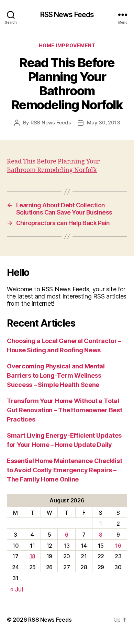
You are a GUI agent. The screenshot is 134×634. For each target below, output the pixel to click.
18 (32, 556)
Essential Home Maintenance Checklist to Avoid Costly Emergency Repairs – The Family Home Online (64, 470)
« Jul (16, 589)
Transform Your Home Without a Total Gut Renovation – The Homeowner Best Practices (64, 410)
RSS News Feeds (67, 14)
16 (118, 545)
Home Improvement (67, 45)
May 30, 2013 (103, 122)
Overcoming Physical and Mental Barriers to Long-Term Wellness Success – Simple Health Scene (56, 375)
